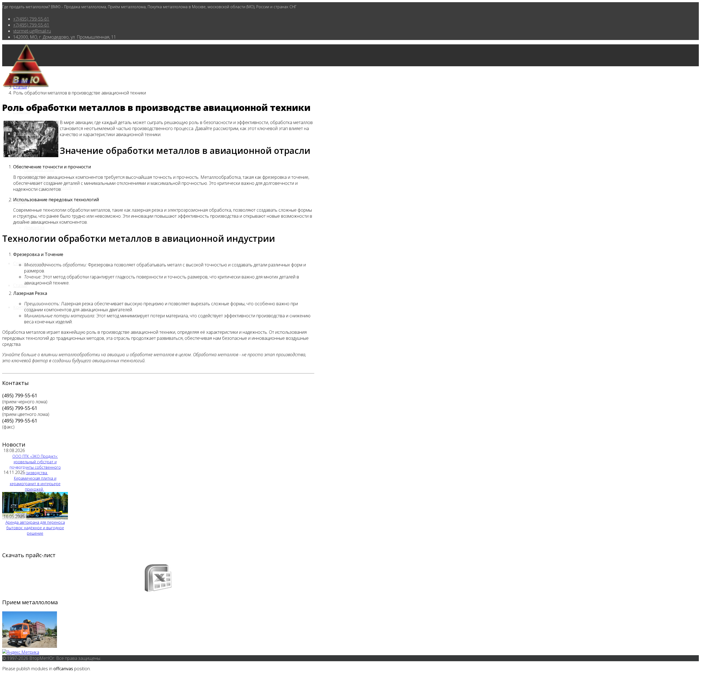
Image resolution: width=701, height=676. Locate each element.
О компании (25, 134)
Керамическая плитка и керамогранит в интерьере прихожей (35, 484)
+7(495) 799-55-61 (31, 19)
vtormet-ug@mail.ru (32, 31)
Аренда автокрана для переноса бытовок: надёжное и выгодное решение (35, 528)
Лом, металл (25, 156)
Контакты (22, 307)
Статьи (20, 285)
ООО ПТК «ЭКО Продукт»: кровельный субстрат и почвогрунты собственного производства (35, 464)
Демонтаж (34, 228)
